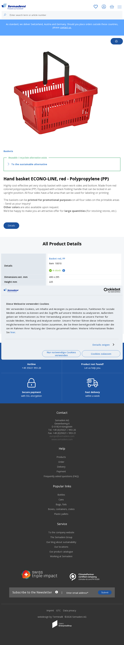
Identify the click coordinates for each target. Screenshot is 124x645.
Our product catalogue (61, 551)
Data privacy (69, 610)
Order (61, 461)
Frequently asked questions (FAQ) (61, 476)
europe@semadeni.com (62, 436)
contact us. (66, 27)
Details (11, 225)
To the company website (61, 532)
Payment (61, 471)
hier (12, 332)
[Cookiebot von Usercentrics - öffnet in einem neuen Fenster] (106, 290)
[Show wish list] (96, 7)
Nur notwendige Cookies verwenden (61, 354)
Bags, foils (61, 504)
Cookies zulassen (101, 353)
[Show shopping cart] (112, 7)
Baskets (8, 151)
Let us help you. (92, 367)
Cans (61, 499)
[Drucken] (117, 41)
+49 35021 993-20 (31, 367)
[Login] (104, 7)
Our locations (61, 546)
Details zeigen (101, 344)
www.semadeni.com (62, 439)
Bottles (61, 494)
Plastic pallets (61, 513)
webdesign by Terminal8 (50, 616)
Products (61, 457)
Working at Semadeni (61, 556)
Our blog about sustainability (61, 542)
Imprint (50, 610)
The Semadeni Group (61, 537)
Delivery (61, 466)
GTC (58, 610)
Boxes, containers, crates (61, 509)
